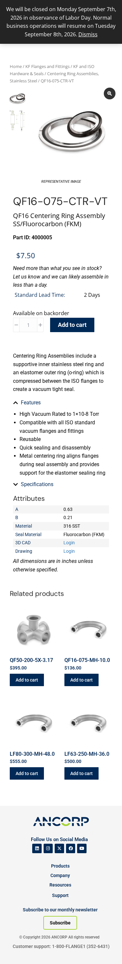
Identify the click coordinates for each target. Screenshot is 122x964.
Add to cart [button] (27, 680)
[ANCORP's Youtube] (82, 848)
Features (31, 402)
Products (60, 866)
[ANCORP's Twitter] (59, 848)
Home (16, 66)
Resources (60, 885)
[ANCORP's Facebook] (70, 848)
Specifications (37, 484)
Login (69, 542)
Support (60, 895)
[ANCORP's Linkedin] (37, 848)
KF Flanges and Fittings (47, 66)
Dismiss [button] (88, 34)
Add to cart (72, 324)
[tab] (61, 402)
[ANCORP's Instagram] (48, 848)
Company (60, 875)
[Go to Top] (16, 949)
